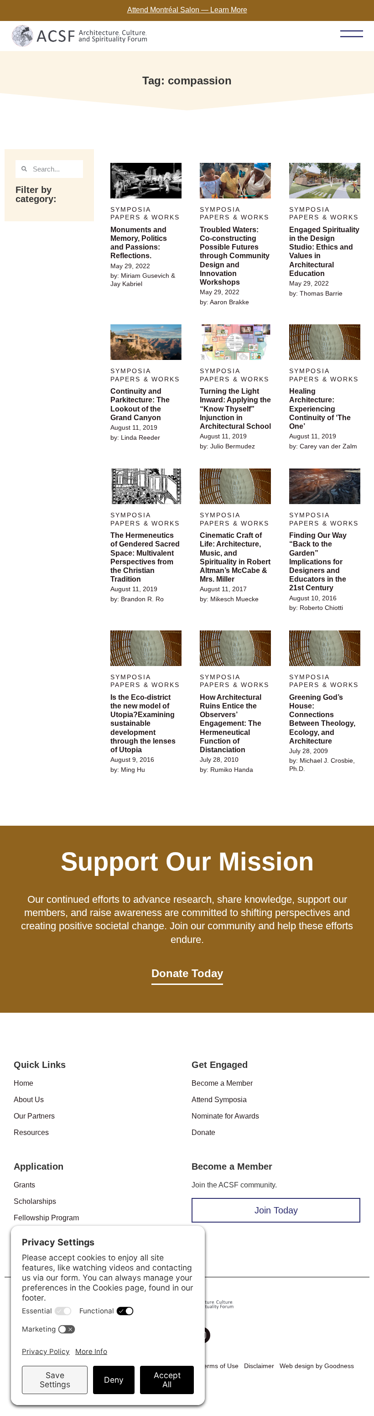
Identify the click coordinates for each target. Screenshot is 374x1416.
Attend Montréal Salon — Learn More (187, 10)
